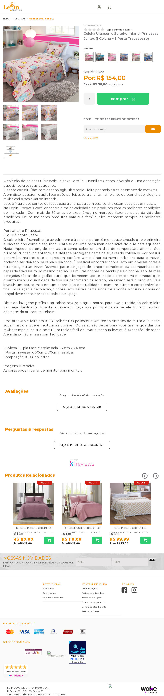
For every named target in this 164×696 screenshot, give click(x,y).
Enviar (152, 559)
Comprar (120, 98)
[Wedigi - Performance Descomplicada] (110, 687)
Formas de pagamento (93, 602)
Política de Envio (90, 611)
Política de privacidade (93, 593)
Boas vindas (48, 588)
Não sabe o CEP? (91, 138)
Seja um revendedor (53, 597)
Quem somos (49, 593)
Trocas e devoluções (91, 597)
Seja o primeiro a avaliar (82, 407)
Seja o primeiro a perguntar (82, 445)
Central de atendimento (94, 607)
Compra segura (90, 588)
